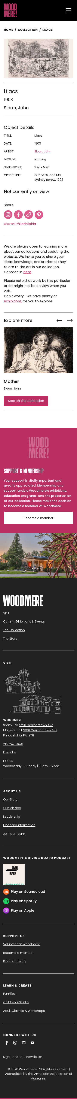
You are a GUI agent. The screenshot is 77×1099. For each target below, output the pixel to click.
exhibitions (13, 301)
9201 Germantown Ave (36, 725)
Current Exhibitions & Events (24, 621)
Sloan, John (16, 108)
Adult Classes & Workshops (24, 1010)
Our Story (10, 799)
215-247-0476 (13, 744)
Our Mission (12, 808)
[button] (68, 10)
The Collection (14, 630)
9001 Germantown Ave (40, 730)
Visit (6, 613)
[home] (32, 10)
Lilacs (47, 30)
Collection (28, 30)
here (27, 272)
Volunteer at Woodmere (21, 944)
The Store (10, 638)
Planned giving (14, 961)
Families (9, 993)
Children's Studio (16, 1002)
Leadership (11, 816)
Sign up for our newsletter (22, 1057)
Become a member (38, 518)
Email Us (9, 752)
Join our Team (14, 833)
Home (8, 30)
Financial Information (19, 825)
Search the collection (26, 400)
